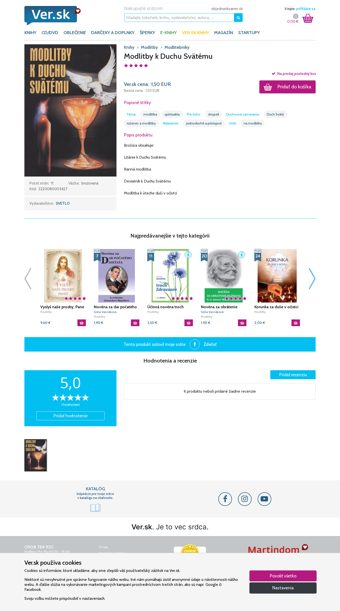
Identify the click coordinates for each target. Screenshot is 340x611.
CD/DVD (50, 32)
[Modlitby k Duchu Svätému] (35, 455)
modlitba (150, 114)
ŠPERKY (147, 32)
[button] (70, 110)
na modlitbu (253, 123)
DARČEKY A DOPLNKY (112, 32)
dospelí (213, 114)
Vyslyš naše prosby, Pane (62, 307)
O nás (103, 547)
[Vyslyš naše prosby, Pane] (63, 276)
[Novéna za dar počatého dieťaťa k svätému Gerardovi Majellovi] (116, 276)
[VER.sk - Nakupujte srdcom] (58, 15)
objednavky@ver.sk (227, 8)
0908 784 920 (39, 547)
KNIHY (30, 32)
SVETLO (63, 203)
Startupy (249, 32)
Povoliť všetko (283, 575)
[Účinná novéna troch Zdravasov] (170, 276)
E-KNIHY (168, 32)
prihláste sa (305, 8)
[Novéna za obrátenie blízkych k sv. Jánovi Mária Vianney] (223, 276)
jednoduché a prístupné (204, 123)
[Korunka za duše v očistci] (277, 276)
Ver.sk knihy (195, 32)
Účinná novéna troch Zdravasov (165, 307)
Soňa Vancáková (105, 312)
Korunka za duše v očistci (276, 307)
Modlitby (46, 312)
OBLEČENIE (74, 32)
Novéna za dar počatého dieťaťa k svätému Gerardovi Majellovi (115, 307)
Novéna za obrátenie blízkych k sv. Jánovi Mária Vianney (223, 307)
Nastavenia (283, 587)
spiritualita (172, 114)
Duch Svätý (275, 114)
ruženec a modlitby (141, 123)
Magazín (223, 32)
